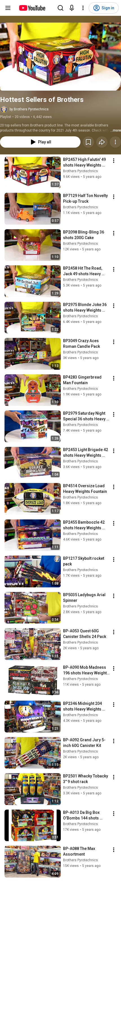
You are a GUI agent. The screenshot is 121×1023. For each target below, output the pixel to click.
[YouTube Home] (32, 8)
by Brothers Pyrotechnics (29, 109)
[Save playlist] (88, 142)
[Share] (101, 142)
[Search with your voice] (71, 8)
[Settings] (83, 8)
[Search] (60, 8)
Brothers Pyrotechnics (80, 171)
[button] (60, 57)
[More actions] (115, 142)
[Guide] (8, 8)
